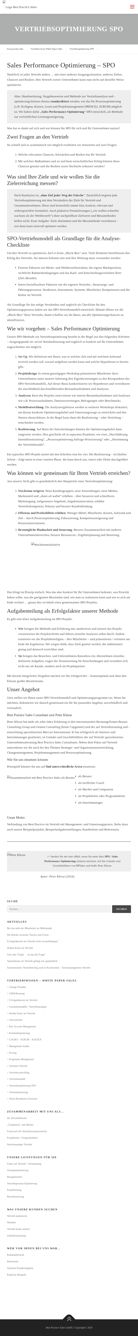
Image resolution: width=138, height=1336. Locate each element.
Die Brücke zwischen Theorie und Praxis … (29, 935)
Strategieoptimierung (17, 1170)
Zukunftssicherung (16, 1235)
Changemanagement (20, 752)
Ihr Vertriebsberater (17, 1118)
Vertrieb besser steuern (18, 1229)
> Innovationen (14, 1020)
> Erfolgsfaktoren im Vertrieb (22, 1000)
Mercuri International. (57, 732)
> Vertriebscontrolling (18, 1072)
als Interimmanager (90, 802)
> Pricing (12, 1053)
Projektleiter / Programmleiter (22, 1137)
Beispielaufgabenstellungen (63, 829)
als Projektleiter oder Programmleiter (101, 796)
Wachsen (11, 1222)
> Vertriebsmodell (16, 1079)
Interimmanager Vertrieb (19, 1144)
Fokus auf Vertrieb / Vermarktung (24, 1163)
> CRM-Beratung (16, 993)
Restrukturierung (15, 1196)
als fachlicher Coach (91, 783)
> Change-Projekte (16, 987)
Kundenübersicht (15, 1255)
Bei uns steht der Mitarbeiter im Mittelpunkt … (31, 928)
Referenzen (111, 829)
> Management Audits (18, 1046)
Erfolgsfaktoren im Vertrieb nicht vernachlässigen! (32, 941)
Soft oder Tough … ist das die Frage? (26, 954)
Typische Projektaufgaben (20, 1268)
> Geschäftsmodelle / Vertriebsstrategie (27, 1006)
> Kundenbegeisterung (18, 1033)
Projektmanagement (47, 752)
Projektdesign (27, 373)
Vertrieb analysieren (17, 1216)
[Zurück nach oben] (69, 1319)
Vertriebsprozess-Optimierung (22, 1183)
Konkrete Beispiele (16, 1274)
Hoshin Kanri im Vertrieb (20, 948)
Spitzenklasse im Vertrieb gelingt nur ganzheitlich (32, 961)
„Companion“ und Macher (20, 1124)
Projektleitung (14, 1190)
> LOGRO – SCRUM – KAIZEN (24, 1039)
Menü (132, 6)
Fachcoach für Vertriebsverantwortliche (27, 1131)
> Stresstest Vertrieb (17, 1066)
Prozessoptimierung (78, 752)
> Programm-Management (20, 1059)
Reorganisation (14, 1177)
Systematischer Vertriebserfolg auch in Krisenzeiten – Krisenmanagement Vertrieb (48, 967)
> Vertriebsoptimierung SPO (21, 1085)
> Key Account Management (21, 1026)
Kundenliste (90, 829)
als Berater (85, 776)
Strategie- (67, 747)
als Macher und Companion (95, 789)
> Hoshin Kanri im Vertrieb (21, 1013)
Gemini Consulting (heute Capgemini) (60, 727)
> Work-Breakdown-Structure (22, 1098)
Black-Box (73, 253)
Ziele (43, 177)
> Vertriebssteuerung (17, 1092)
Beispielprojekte (33, 829)
